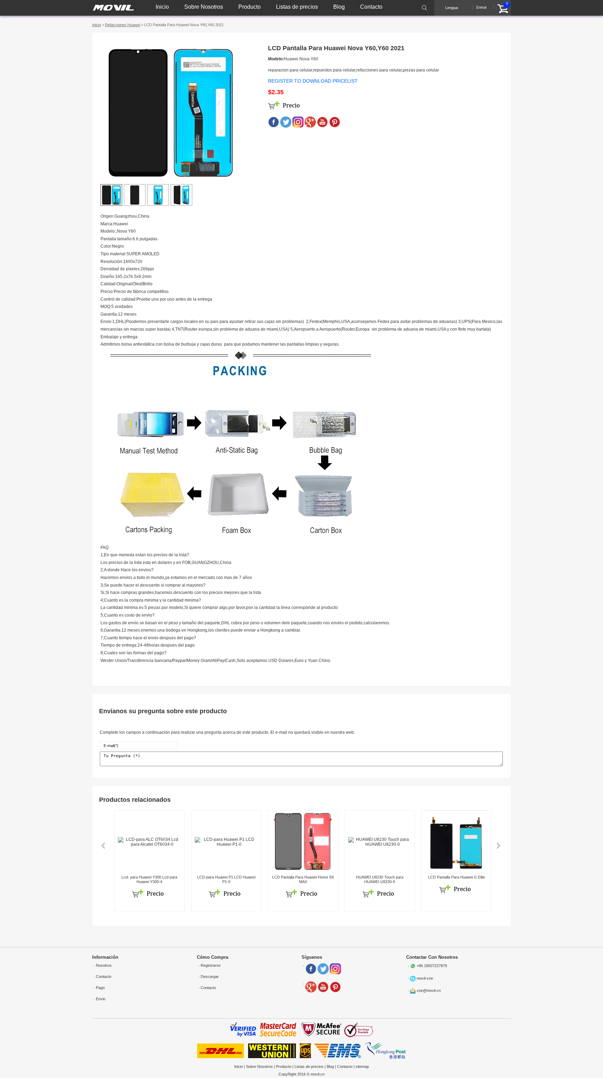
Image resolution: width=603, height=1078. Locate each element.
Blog (339, 7)
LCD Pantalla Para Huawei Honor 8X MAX (303, 879)
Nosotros (104, 965)
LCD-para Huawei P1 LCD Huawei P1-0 (226, 879)
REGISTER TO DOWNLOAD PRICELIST (313, 81)
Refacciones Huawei (122, 25)
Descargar (210, 976)
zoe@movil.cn (429, 990)
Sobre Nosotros (203, 7)
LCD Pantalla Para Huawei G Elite (456, 877)
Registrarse (211, 965)
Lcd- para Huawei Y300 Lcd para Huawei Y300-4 (149, 879)
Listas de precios (297, 7)
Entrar (481, 7)
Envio (100, 999)
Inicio (162, 7)
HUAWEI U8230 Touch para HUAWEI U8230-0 (379, 879)
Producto (249, 7)
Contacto (371, 7)
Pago (100, 988)
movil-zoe (425, 978)
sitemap (362, 1066)
